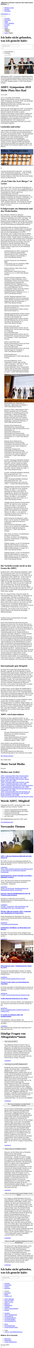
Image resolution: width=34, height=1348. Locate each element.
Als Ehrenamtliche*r (10, 1318)
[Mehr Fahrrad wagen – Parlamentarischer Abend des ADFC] (17, 962)
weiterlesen (7, 1060)
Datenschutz (7, 1340)
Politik (6, 21)
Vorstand (6, 1307)
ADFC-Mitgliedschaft (10, 1314)
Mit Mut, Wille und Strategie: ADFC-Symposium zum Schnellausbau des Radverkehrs (16, 912)
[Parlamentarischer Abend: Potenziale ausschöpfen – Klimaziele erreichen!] (17, 872)
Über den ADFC (9, 1300)
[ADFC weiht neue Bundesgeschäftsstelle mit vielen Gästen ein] (17, 852)
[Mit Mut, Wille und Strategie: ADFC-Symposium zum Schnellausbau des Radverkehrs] (17, 908)
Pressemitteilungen (9, 1325)
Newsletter (7, 11)
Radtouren (7, 1288)
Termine (6, 1286)
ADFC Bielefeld (9, 23)
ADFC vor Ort (8, 1302)
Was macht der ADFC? (11, 1041)
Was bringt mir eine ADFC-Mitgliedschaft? (16, 1064)
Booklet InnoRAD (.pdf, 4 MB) (10, 795)
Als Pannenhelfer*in (10, 1321)
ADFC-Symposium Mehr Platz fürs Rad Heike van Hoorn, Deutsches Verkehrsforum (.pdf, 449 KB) (15, 792)
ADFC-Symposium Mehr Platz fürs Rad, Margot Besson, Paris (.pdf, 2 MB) (15, 779)
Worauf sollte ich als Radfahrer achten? (15, 1149)
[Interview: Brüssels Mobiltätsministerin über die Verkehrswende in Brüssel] (17, 890)
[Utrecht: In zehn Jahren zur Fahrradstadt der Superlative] (13, 978)
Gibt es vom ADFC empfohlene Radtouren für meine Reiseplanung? (18, 1242)
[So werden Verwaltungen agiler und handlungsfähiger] (17, 1011)
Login (6, 28)
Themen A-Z (8, 1296)
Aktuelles (7, 18)
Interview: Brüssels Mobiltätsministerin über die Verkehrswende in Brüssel (15, 894)
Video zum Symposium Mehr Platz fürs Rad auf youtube (17, 796)
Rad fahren (7, 20)
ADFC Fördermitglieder (11, 1308)
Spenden (6, 9)
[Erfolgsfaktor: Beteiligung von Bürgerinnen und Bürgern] (9, 924)
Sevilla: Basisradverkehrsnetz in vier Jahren (14, 998)
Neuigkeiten (7, 1285)
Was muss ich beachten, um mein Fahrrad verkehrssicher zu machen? (19, 1104)
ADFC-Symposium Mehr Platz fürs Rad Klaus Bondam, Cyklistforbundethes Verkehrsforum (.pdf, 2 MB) (17, 786)
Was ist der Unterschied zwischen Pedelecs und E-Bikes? (18, 1194)
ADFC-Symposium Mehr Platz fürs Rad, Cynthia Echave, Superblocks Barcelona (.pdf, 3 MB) (15, 783)
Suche (6, 33)
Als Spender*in (8, 1316)
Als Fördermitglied (9, 1319)
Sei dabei (7, 25)
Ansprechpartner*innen (11, 1327)
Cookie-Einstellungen (10, 1342)
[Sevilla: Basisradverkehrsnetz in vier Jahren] (15, 995)
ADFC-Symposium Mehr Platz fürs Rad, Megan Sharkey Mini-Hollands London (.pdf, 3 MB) (15, 776)
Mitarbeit (7, 1304)
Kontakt (6, 1310)
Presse (6, 26)
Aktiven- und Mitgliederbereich (13, 1332)
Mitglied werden (9, 7)
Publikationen (8, 1305)
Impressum (7, 1338)
